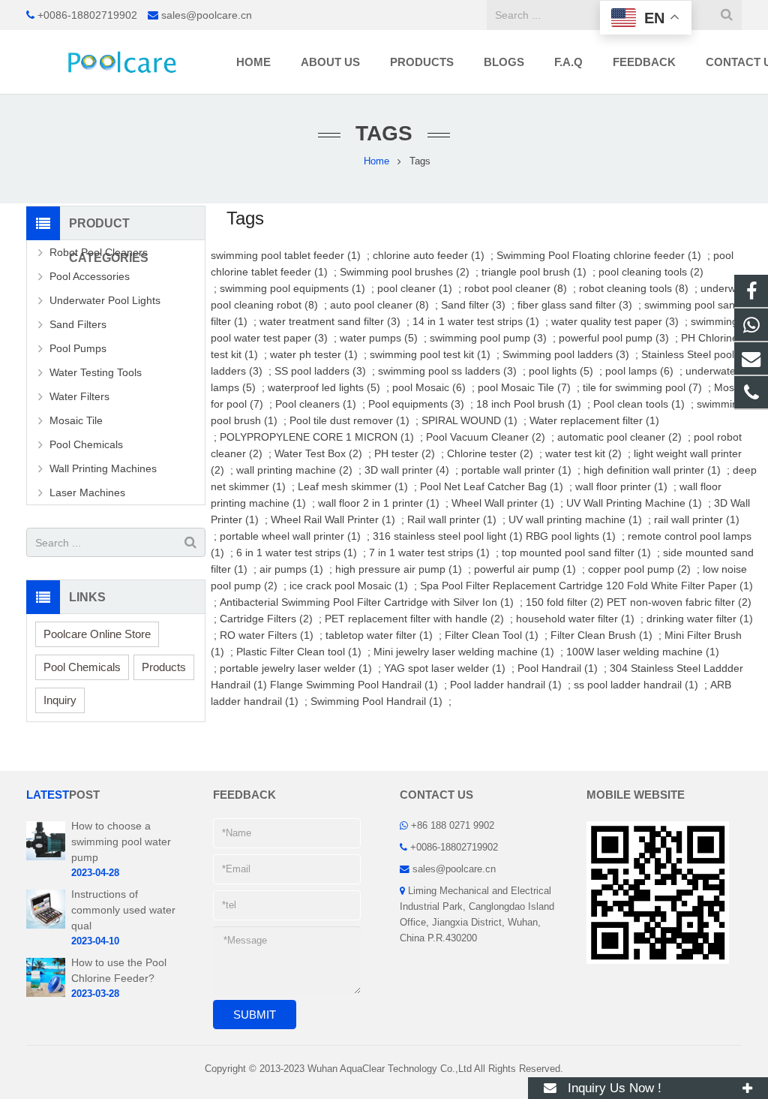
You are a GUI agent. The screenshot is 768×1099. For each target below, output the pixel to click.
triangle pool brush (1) (534, 272)
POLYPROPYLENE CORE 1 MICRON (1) (317, 437)
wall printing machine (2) (294, 470)
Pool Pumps (78, 348)
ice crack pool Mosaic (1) (349, 586)
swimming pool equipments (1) (292, 288)
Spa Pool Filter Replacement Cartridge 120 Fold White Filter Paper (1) (586, 586)
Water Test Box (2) (318, 453)
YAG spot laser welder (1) (445, 668)
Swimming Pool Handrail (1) (376, 701)
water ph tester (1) (314, 354)
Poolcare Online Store (97, 634)
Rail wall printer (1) (451, 519)
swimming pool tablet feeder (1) (286, 255)
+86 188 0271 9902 (452, 825)
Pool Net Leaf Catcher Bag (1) (491, 486)
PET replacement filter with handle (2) (414, 619)
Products (164, 667)
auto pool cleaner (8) (379, 305)
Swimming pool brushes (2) (405, 272)
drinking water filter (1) (699, 619)
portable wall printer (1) (516, 470)
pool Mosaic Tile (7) (524, 387)
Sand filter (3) (473, 305)
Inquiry (60, 700)
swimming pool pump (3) (488, 338)
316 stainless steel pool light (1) (448, 536)
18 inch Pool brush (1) (528, 404)
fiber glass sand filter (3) (575, 305)
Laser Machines (87, 492)
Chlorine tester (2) (490, 453)
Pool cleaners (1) (315, 404)
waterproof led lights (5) (324, 387)
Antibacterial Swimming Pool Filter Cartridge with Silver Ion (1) (367, 602)
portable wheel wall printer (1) (290, 536)
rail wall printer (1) (697, 519)
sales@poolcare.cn (206, 15)
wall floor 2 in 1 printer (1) (379, 503)
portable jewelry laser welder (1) (296, 668)
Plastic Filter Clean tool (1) (299, 652)
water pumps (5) (379, 338)
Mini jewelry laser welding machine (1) (464, 652)
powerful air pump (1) (525, 569)
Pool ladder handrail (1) (506, 685)
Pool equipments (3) (416, 404)
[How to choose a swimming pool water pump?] (45, 857)
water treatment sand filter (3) (330, 321)
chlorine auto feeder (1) (428, 255)
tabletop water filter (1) (379, 635)
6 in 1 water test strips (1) (296, 552)
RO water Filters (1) (267, 635)
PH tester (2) (404, 453)
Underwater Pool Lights (105, 300)
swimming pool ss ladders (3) (447, 371)
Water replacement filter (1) (594, 420)
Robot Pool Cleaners (99, 252)
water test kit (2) (583, 453)
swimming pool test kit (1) (430, 354)
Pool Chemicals (86, 444)
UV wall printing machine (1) (575, 519)
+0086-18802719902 (87, 15)
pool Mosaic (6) (429, 387)
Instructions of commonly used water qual (123, 910)
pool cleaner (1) (414, 288)
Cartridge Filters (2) (266, 619)
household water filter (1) (575, 619)
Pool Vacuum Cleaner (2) (485, 437)
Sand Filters (78, 324)
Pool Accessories (90, 276)
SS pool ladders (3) (320, 371)
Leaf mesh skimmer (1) (353, 486)
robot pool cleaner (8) (515, 288)
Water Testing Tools (96, 372)
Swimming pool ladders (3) (565, 354)
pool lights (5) (561, 371)
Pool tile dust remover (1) (350, 420)
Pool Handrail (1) (558, 668)
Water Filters (80, 396)
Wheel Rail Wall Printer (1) (333, 519)
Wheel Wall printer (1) (503, 503)
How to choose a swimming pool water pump (121, 841)
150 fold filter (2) (565, 602)
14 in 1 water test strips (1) (475, 321)
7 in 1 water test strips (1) (429, 552)
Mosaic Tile (76, 420)
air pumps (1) (291, 569)
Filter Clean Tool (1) (491, 635)
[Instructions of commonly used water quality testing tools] (45, 925)
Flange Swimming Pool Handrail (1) (354, 685)
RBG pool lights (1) (571, 536)
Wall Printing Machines (103, 468)
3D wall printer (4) (406, 470)
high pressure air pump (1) (398, 569)
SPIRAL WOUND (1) (470, 420)
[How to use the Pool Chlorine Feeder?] (45, 994)
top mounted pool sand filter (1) (576, 552)
